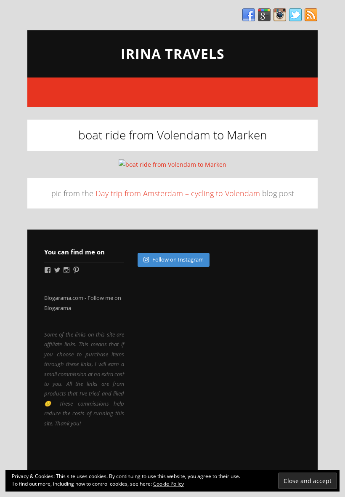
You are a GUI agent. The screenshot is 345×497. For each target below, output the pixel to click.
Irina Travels (173, 54)
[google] (264, 15)
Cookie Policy (168, 483)
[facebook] (248, 15)
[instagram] (280, 15)
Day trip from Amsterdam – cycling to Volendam (178, 193)
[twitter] (295, 15)
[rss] (311, 15)
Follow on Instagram (178, 259)
